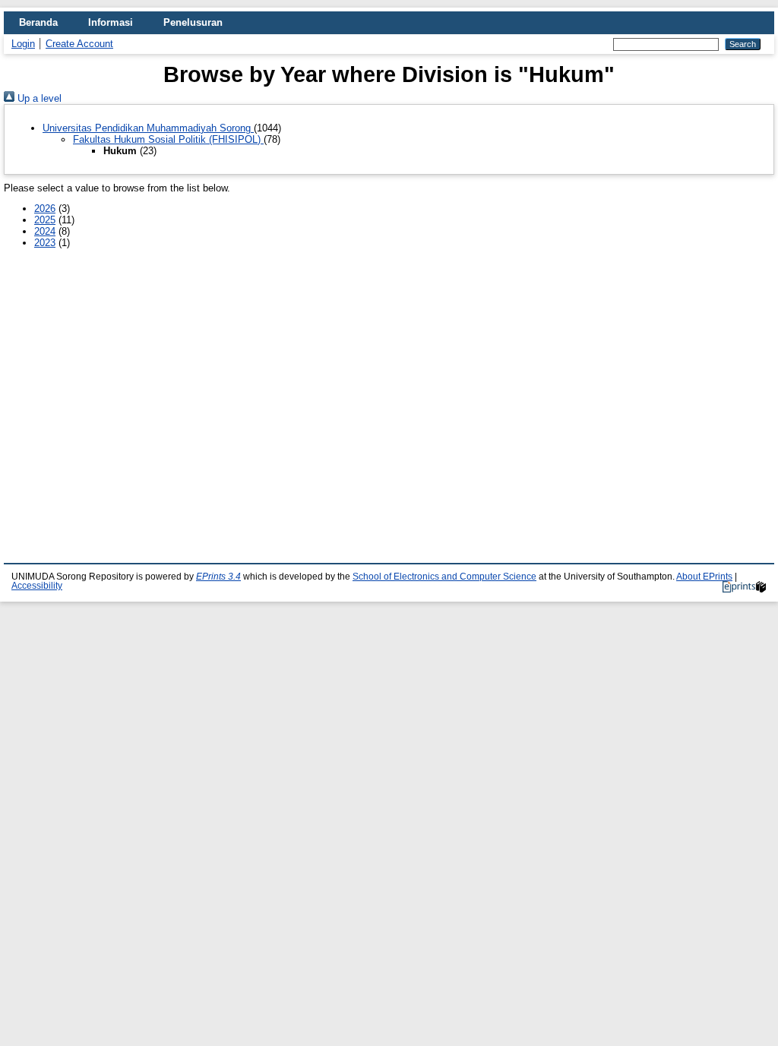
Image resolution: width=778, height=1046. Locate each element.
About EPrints (704, 576)
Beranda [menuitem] (38, 22)
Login (23, 43)
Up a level (38, 98)
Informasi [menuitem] (110, 22)
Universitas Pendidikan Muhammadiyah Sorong (148, 128)
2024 (44, 231)
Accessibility (36, 585)
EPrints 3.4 (218, 576)
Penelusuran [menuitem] (193, 22)
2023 (44, 242)
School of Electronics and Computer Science (444, 576)
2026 (44, 208)
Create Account (79, 43)
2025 (44, 220)
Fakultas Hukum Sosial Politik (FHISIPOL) (168, 139)
